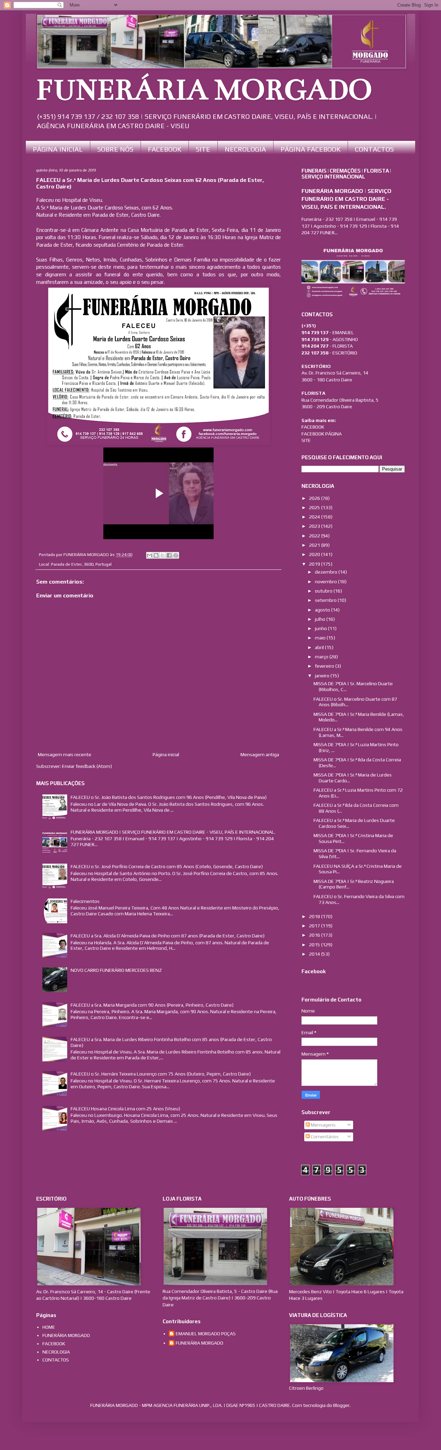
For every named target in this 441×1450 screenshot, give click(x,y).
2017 (315, 925)
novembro (326, 581)
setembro (326, 600)
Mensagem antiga (259, 754)
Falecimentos (85, 901)
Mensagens (323, 1125)
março (322, 656)
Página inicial (166, 754)
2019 (315, 564)
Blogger (341, 1405)
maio (321, 637)
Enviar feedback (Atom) (87, 766)
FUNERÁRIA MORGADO (204, 90)
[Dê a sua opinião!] (156, 555)
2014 (315, 954)
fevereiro (325, 666)
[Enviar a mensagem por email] (149, 555)
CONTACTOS (374, 149)
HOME (48, 1327)
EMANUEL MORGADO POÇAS (206, 1333)
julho (320, 619)
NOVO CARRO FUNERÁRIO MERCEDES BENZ (116, 970)
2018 (315, 916)
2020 (315, 554)
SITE (203, 149)
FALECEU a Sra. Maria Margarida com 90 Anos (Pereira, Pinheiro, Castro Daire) (152, 1005)
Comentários (324, 1136)
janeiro (322, 675)
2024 (315, 517)
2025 (315, 507)
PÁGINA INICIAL (58, 149)
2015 (315, 944)
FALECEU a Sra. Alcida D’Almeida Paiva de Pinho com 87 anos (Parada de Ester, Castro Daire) (168, 935)
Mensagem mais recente (64, 754)
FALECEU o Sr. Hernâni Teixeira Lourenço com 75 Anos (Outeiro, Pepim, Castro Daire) (161, 1074)
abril (320, 647)
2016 (315, 935)
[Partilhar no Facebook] (169, 555)
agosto (323, 610)
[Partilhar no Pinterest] (175, 555)
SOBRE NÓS (115, 149)
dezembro (326, 572)
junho (321, 628)
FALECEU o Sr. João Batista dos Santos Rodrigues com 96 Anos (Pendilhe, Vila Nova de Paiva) (169, 797)
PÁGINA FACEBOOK (310, 149)
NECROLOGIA (245, 149)
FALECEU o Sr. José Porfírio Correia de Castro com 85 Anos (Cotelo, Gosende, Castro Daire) (167, 866)
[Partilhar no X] (162, 555)
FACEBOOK (164, 149)
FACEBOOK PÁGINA (321, 433)
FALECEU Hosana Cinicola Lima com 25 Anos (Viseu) (125, 1108)
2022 (315, 535)
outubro (324, 591)
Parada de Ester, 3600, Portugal (81, 564)
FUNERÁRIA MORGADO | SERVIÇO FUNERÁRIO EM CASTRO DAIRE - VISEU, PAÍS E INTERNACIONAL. (173, 832)
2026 (315, 498)
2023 (315, 526)
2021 (315, 545)
